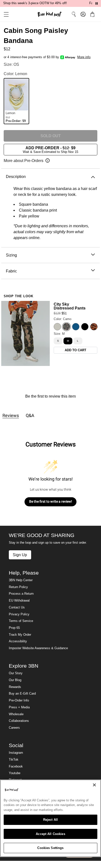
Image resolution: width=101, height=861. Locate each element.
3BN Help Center (21, 580)
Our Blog (15, 680)
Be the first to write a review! (50, 501)
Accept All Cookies (50, 834)
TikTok (13, 759)
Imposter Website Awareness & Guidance (38, 648)
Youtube (14, 773)
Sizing (11, 255)
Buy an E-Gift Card (22, 693)
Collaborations (19, 721)
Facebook (16, 766)
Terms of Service (21, 621)
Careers (14, 727)
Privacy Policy (19, 614)
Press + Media (19, 707)
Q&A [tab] (30, 415)
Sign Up (20, 554)
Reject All (50, 819)
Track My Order (20, 634)
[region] (50, 818)
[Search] (73, 14)
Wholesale (16, 714)
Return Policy (18, 587)
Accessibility (18, 641)
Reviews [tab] (10, 415)
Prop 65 (14, 628)
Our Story (16, 673)
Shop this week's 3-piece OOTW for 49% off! (35, 3)
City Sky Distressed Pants (70, 306)
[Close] (94, 785)
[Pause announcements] (96, 3)
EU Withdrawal (19, 600)
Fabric (11, 271)
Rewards (15, 687)
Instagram (16, 752)
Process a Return (21, 593)
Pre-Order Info (19, 700)
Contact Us (17, 607)
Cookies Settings (50, 848)
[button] (4, 14)
